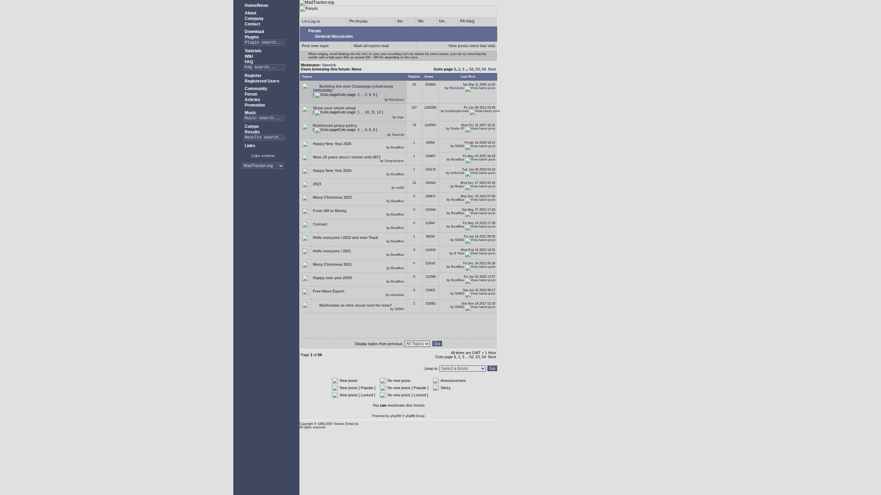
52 (471, 69)
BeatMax (397, 147)
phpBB (395, 416)
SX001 (459, 146)
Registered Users (261, 81)
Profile (361, 21)
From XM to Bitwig (330, 211)
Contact (252, 24)
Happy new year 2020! (332, 278)
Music (250, 112)
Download (254, 31)
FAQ (248, 61)
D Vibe (459, 253)
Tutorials (253, 50)
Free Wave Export (328, 291)
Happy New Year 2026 (332, 144)
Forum (250, 94)
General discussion (333, 36)
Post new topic (315, 46)
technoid (457, 173)
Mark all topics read (371, 46)
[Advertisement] (263, 195)
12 (379, 112)
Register (253, 75)
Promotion (254, 105)
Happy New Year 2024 (332, 170)
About (250, 13)
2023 (317, 184)
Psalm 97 (457, 128)
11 (373, 112)
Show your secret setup (334, 108)
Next (492, 69)
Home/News (256, 5)
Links (249, 145)
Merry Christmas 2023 (332, 197)
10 (367, 112)
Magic (459, 186)
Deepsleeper (394, 161)
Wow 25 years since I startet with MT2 (347, 157)
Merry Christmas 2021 (332, 264)
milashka (397, 295)
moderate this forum (406, 405)
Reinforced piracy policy (335, 125)
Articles (252, 99)
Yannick (329, 65)
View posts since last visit (471, 46)
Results (252, 132)
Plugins (251, 37)
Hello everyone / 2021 (332, 251)
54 (484, 69)
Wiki (248, 56)
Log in (313, 21)
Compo (251, 126)
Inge (400, 117)
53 (478, 69)
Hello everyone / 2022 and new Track (345, 237)
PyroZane (396, 99)
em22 (400, 187)
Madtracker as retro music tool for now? (355, 305)
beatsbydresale (457, 111)
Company (254, 18)
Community (255, 88)
